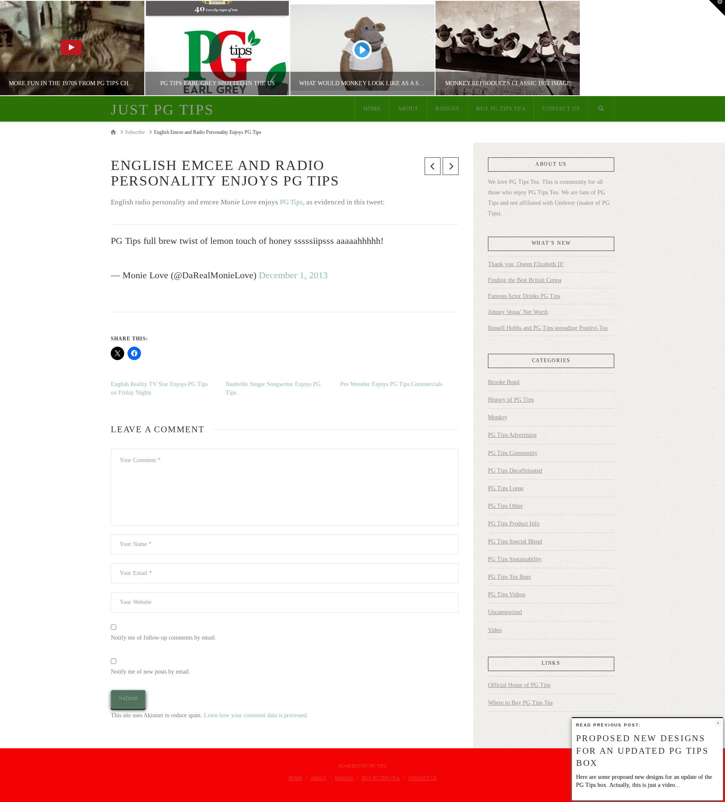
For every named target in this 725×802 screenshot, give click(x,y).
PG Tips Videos (506, 594)
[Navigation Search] (601, 108)
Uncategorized (505, 612)
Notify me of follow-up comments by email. (163, 638)
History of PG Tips (511, 400)
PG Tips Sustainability (515, 559)
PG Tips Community (512, 453)
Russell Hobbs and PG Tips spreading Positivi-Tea (548, 328)
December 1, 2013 (293, 275)
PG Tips (291, 202)
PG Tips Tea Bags (509, 577)
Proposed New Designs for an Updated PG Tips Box (642, 750)
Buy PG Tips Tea (381, 778)
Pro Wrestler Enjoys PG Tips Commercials (391, 384)
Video (495, 630)
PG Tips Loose (506, 488)
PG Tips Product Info (514, 523)
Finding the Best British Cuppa (524, 280)
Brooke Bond (503, 382)
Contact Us (422, 778)
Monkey (497, 417)
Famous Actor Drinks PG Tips (524, 296)
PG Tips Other (505, 506)
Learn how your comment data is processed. (256, 715)
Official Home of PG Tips (519, 685)
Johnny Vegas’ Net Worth (518, 312)
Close (718, 723)
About (318, 778)
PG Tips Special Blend (515, 541)
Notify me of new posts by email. (150, 672)
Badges (344, 778)
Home (296, 778)
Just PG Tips (162, 109)
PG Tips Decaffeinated (515, 471)
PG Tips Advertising (512, 435)
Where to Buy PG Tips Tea (520, 703)
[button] (717, 8)
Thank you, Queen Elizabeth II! (526, 264)
